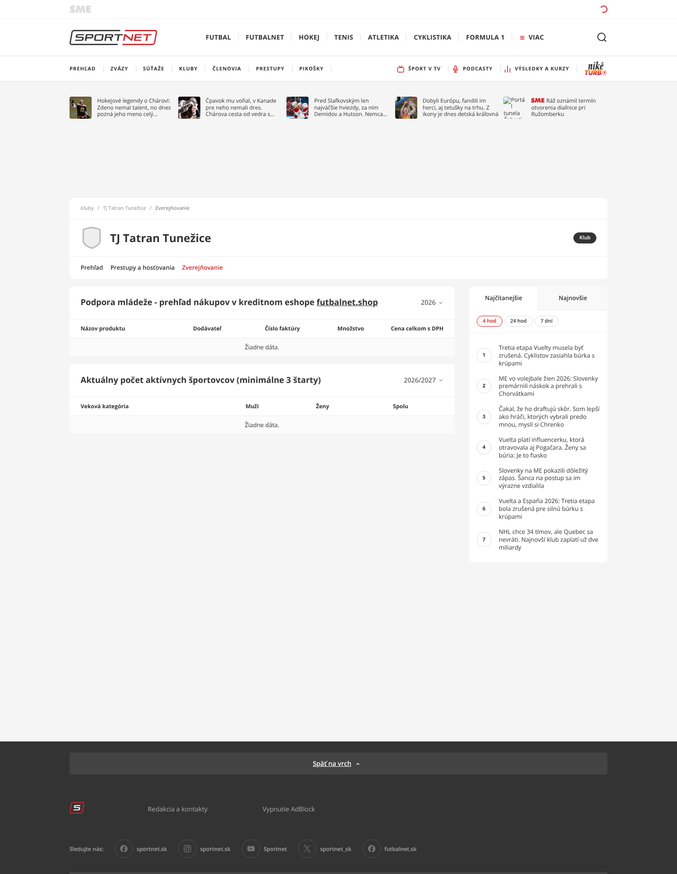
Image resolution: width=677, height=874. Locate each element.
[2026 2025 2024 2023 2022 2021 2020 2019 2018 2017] (432, 302)
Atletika (383, 37)
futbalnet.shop (347, 302)
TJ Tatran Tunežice (124, 208)
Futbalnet (265, 37)
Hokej (309, 37)
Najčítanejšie (503, 298)
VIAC (536, 37)
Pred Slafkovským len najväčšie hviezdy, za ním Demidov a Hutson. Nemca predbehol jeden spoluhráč (349, 107)
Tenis (343, 37)
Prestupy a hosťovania (143, 267)
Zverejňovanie (202, 267)
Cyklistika (432, 37)
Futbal (218, 37)
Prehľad (92, 267)
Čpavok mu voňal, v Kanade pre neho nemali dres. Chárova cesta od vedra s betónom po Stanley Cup (241, 107)
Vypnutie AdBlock (289, 809)
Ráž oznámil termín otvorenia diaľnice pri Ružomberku (563, 107)
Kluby (87, 208)
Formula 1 (485, 37)
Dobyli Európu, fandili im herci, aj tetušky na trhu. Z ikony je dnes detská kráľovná (461, 107)
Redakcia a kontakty (178, 809)
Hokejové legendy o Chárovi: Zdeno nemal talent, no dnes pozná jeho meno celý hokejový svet (134, 107)
